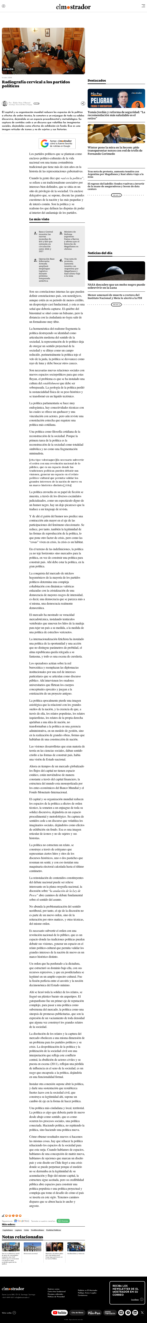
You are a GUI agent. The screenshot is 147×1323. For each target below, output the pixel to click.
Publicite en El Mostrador (87, 1290)
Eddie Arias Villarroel (21, 102)
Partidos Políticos (53, 1230)
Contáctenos (82, 1295)
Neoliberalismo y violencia (75, 1253)
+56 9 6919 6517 (8, 1297)
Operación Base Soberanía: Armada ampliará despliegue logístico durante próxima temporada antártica (47, 269)
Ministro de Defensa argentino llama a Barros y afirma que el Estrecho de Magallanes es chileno (71, 240)
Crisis (26, 1230)
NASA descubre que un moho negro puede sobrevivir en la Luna (116, 286)
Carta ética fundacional (56, 1291)
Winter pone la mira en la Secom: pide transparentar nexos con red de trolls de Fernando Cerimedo (115, 151)
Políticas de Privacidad (56, 1296)
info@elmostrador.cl (22, 1297)
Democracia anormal (31, 1253)
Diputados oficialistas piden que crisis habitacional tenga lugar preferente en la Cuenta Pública (54, 1256)
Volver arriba (6, 1313)
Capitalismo (8, 1230)
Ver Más (36, 103)
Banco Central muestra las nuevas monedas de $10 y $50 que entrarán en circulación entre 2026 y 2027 (46, 241)
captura (18, 1230)
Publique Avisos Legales (87, 1292)
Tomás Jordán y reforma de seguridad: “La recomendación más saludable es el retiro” (116, 115)
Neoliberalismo (37, 1230)
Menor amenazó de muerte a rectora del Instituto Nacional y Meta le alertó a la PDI (115, 296)
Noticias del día (100, 253)
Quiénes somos (54, 1289)
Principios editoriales (55, 1294)
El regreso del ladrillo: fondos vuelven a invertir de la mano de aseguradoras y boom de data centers (116, 186)
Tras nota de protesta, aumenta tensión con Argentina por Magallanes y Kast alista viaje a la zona (72, 267)
